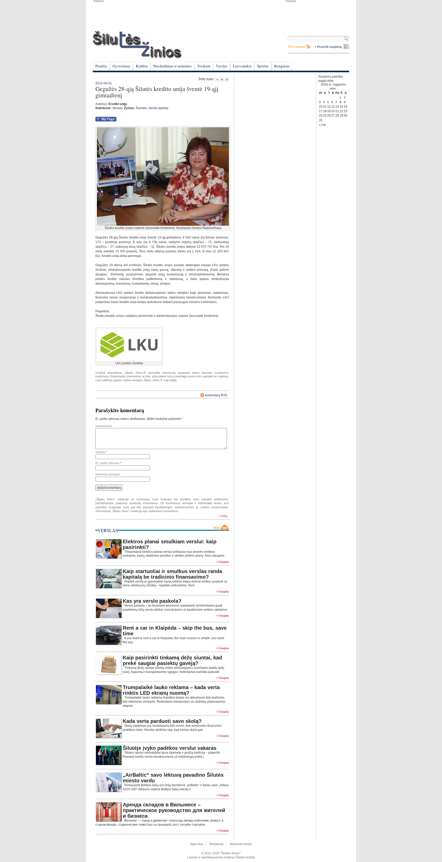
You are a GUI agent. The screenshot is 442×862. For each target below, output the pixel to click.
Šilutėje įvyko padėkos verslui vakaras (169, 748)
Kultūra (142, 65)
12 (329, 106)
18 (325, 111)
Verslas (221, 65)
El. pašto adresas (108, 463)
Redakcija (216, 844)
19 (329, 111)
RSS (217, 528)
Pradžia (101, 65)
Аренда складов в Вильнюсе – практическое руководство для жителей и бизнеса (174, 810)
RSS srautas (296, 47)
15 (341, 106)
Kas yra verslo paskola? (152, 601)
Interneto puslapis (107, 474)
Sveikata (204, 65)
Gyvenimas (121, 65)
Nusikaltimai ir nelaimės (172, 65)
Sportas (263, 65)
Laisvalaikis (242, 65)
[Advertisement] (317, 15)
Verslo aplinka (158, 108)
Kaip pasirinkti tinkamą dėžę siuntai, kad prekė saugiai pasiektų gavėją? (172, 660)
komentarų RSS (216, 395)
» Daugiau (222, 561)
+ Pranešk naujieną (328, 47)
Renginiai (282, 65)
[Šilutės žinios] (137, 45)
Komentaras (103, 426)
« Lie (322, 125)
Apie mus (196, 844)
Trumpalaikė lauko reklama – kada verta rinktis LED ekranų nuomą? (171, 690)
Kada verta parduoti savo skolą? (162, 721)
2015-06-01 (103, 83)
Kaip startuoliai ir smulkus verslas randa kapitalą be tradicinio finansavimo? (172, 574)
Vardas (101, 452)
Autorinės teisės (241, 844)
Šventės (141, 108)
